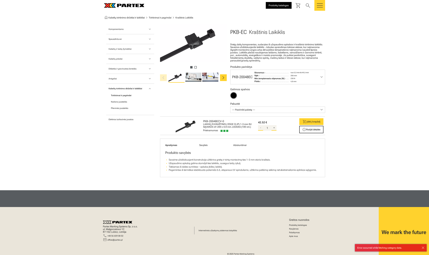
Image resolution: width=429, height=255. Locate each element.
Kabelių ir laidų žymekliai (120, 49)
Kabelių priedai (115, 59)
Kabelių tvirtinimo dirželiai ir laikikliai (125, 88)
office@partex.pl (115, 240)
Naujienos (293, 229)
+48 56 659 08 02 (115, 236)
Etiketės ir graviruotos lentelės (122, 69)
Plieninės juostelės (119, 108)
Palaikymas (294, 232)
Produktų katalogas (298, 225)
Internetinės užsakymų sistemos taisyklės (218, 230)
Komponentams (116, 29)
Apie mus (293, 236)
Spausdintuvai (115, 39)
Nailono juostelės (119, 102)
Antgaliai (113, 79)
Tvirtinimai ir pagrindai (121, 95)
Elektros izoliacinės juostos (121, 119)
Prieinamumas (210, 130)
